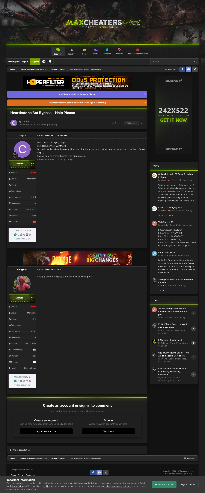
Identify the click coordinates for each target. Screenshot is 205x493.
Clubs (95, 54)
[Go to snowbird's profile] (154, 354)
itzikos (161, 330)
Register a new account (46, 431)
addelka (164, 225)
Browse (57, 54)
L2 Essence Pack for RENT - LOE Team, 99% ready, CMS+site (172, 371)
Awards (119, 54)
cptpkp (25, 121)
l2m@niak (22, 269)
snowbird (162, 359)
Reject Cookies (187, 484)
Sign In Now (108, 431)
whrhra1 (165, 255)
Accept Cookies (165, 484)
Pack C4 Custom (166, 252)
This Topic (183, 61)
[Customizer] (44, 61)
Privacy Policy (17, 475)
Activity (71, 54)
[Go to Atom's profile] (154, 280)
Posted (182, 180)
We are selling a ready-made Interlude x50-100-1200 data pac (172, 311)
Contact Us (30, 475)
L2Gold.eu (163, 343)
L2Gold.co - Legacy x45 (170, 207)
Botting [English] (49, 124)
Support (107, 54)
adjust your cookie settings (118, 486)
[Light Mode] (50, 61)
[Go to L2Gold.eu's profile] (154, 341)
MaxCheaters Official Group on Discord (77, 94)
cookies (46, 486)
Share (116, 123)
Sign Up (35, 61)
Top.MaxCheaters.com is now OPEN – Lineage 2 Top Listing (77, 102)
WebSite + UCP (165, 222)
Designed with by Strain (22, 469)
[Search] (195, 61)
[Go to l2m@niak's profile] (22, 283)
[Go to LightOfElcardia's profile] (154, 369)
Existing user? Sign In (18, 61)
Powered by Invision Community (178, 474)
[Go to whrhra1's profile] (154, 253)
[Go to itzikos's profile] (154, 325)
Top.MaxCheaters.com (138, 54)
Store (83, 54)
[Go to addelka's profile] (154, 223)
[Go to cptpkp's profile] (13, 123)
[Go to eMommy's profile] (154, 175)
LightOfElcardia (165, 377)
